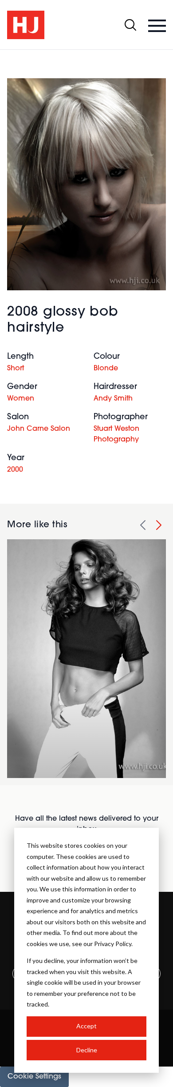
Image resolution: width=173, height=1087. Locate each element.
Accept (86, 1026)
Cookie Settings (34, 1076)
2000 (15, 469)
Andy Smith (113, 398)
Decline (86, 1050)
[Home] (25, 25)
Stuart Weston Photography (116, 434)
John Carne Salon (38, 429)
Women (20, 398)
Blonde (106, 368)
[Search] (130, 25)
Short (15, 368)
